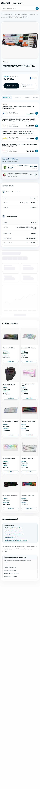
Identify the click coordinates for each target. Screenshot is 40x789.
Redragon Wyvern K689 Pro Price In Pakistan (18, 166)
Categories (17, 3)
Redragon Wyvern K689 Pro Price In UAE (18, 174)
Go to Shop (10, 85)
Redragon (4, 17)
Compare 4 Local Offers (27, 85)
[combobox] (20, 8)
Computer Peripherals (21, 14)
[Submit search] (37, 8)
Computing (8, 14)
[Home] (1, 14)
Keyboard (33, 14)
